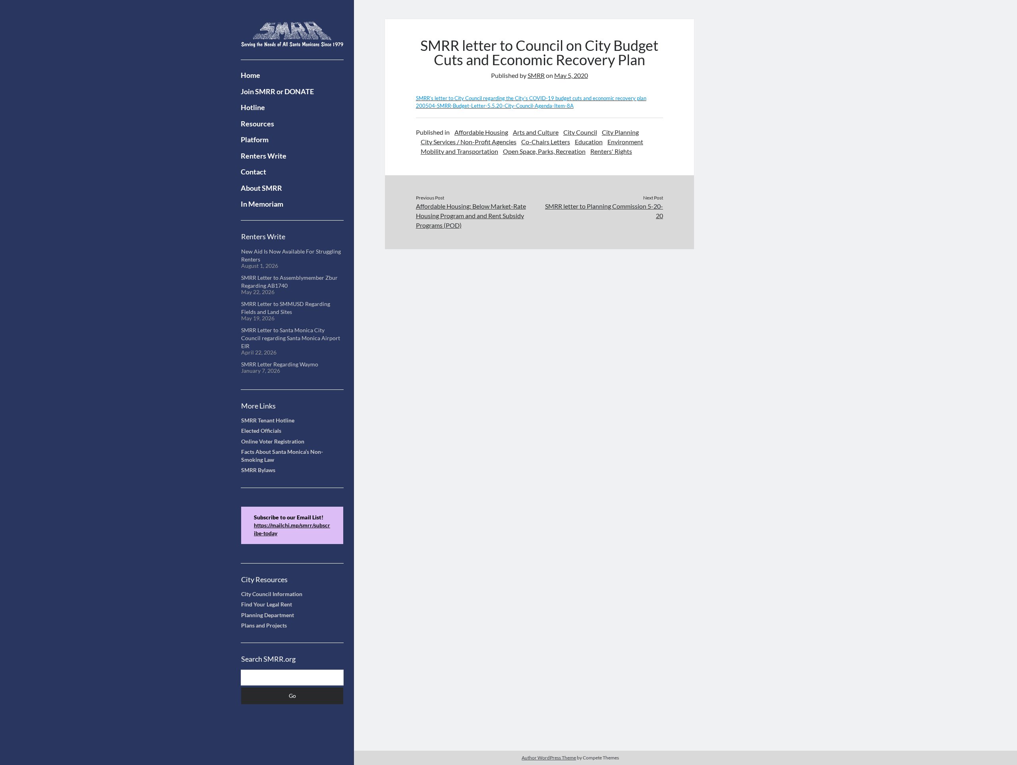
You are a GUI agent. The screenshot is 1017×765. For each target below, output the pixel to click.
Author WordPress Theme (549, 758)
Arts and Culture (536, 132)
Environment (625, 141)
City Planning (620, 132)
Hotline (253, 107)
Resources (257, 123)
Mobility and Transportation (459, 151)
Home (250, 75)
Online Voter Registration (272, 441)
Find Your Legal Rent (266, 604)
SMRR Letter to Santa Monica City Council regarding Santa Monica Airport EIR (290, 338)
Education (589, 141)
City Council (580, 132)
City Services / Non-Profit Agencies (468, 141)
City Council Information (271, 594)
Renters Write (263, 155)
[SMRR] (292, 42)
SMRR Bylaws (258, 470)
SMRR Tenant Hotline (267, 420)
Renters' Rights (611, 151)
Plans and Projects (264, 625)
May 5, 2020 (571, 75)
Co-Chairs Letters (545, 141)
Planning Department (267, 615)
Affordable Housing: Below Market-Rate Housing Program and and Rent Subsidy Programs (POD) (471, 215)
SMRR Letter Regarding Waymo (279, 364)
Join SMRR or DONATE (277, 91)
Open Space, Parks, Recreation (544, 151)
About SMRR (261, 188)
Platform (255, 139)
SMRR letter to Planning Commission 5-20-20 (604, 210)
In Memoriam (262, 203)
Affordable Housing (481, 132)
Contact (253, 171)
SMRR (536, 75)
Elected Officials (261, 431)
